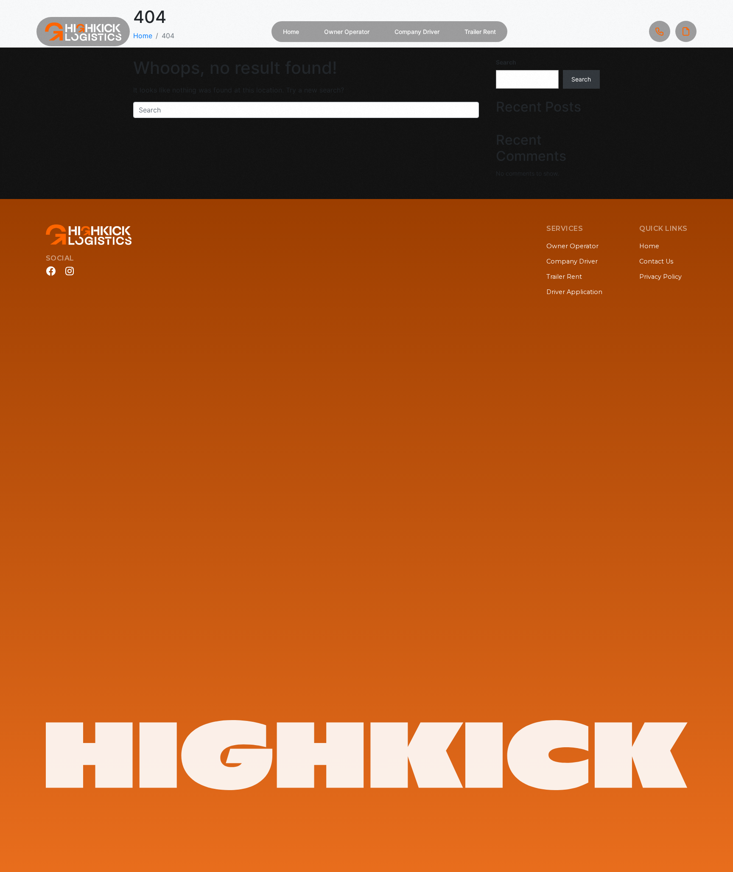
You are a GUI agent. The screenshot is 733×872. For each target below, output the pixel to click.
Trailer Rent (480, 31)
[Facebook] (51, 271)
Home (291, 31)
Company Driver (416, 31)
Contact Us (656, 261)
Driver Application (574, 292)
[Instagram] (69, 271)
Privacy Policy (660, 276)
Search (506, 62)
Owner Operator (346, 31)
